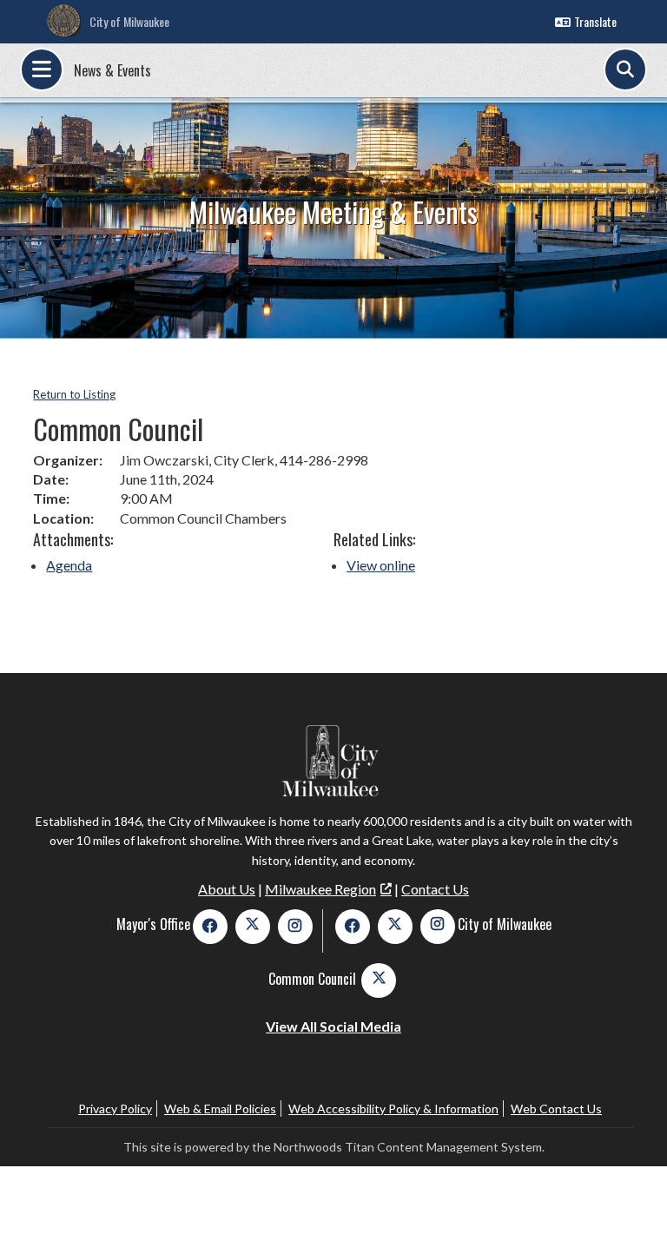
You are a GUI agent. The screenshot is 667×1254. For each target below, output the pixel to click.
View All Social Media (333, 1026)
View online (381, 565)
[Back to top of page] (630, 1213)
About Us (226, 889)
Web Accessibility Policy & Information (393, 1108)
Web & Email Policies (220, 1108)
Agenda (69, 565)
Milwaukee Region (320, 889)
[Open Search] (625, 69)
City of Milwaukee (129, 21)
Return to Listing (74, 394)
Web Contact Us (556, 1108)
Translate (595, 21)
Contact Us (435, 889)
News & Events (112, 70)
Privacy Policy (115, 1108)
